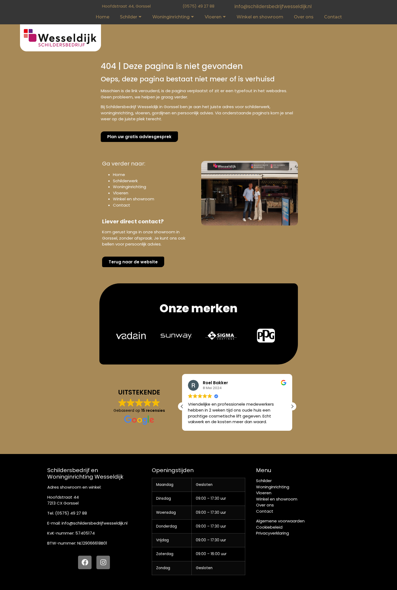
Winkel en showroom (260, 16)
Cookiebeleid (269, 527)
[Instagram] (103, 562)
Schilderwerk (125, 181)
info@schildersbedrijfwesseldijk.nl (273, 6)
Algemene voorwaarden (280, 521)
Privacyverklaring (272, 533)
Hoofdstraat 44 (63, 497)
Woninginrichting (171, 16)
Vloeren (213, 16)
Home (102, 16)
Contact (333, 16)
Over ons (304, 16)
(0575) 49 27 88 (198, 6)
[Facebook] (85, 562)
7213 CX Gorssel (63, 503)
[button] (292, 406)
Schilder (128, 16)
